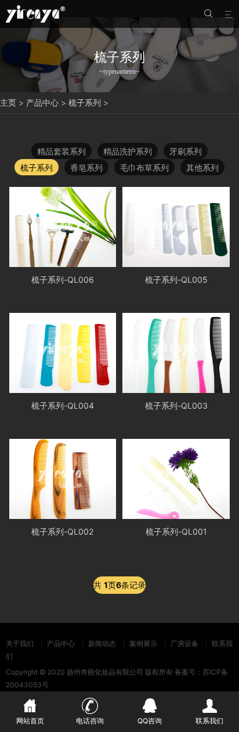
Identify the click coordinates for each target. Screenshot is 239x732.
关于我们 (20, 643)
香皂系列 (86, 167)
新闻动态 (102, 643)
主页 (8, 102)
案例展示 (143, 643)
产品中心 (42, 102)
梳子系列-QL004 (62, 405)
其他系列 (202, 167)
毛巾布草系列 (144, 167)
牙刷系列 (185, 151)
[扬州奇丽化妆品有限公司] (36, 14)
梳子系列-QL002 (62, 531)
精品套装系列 (61, 151)
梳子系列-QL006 (62, 279)
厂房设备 (184, 643)
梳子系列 (84, 102)
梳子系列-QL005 (176, 279)
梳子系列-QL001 (176, 531)
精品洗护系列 (127, 151)
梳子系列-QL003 (176, 405)
